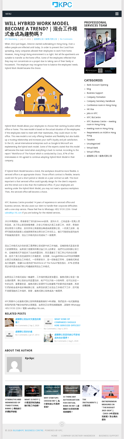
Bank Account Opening (97, 85)
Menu (8, 14)
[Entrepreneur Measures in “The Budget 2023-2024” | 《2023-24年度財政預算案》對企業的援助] (110, 392)
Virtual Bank (92, 148)
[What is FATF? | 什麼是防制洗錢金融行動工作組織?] (33, 391)
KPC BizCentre (94, 117)
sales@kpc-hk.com (13, 213)
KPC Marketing (11, 39)
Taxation (91, 139)
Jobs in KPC (92, 113)
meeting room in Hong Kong (100, 128)
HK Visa (90, 109)
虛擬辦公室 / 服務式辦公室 (45, 39)
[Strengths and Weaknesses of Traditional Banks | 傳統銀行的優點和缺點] (13, 391)
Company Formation (96, 97)
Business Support (95, 93)
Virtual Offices (93, 152)
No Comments (66, 39)
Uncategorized (93, 143)
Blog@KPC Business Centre (28, 430)
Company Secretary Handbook (101, 101)
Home (54, 435)
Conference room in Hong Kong (101, 105)
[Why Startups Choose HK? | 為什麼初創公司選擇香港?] (52, 390)
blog (89, 89)
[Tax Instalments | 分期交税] (91, 391)
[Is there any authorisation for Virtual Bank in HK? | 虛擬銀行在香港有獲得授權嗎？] (71, 389)
